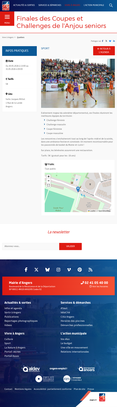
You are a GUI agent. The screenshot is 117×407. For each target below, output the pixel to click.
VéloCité (65, 312)
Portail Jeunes (12, 351)
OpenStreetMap (104, 211)
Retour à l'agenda (104, 51)
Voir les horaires (100, 286)
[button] (78, 189)
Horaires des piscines (73, 320)
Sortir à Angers (12, 312)
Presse (90, 389)
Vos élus (65, 339)
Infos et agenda (13, 308)
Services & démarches (49, 5)
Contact (8, 389)
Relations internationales (75, 351)
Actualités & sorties (24, 5)
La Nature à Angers (14, 347)
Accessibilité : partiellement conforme (52, 389)
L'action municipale (94, 5)
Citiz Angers (67, 316)
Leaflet (92, 211)
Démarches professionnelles (77, 325)
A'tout (64, 308)
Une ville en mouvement (74, 347)
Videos (8, 325)
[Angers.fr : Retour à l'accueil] (5, 5)
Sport (7, 343)
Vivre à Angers (72, 5)
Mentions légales (23, 389)
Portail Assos (11, 356)
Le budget (66, 343)
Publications (11, 316)
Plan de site (79, 389)
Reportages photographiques (21, 320)
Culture (8, 339)
